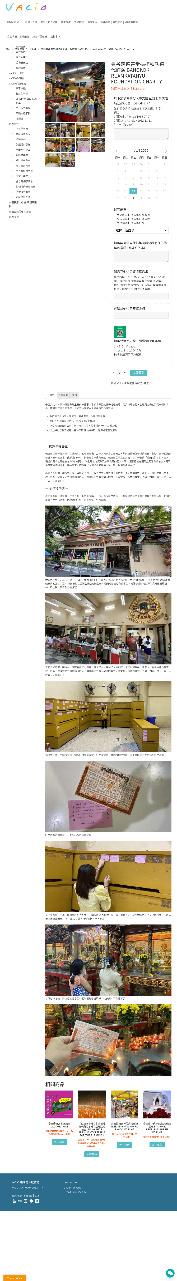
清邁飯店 (21, 57)
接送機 (19, 118)
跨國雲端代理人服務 (138, 383)
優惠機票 (14, 216)
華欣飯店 (21, 67)
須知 (74, 395)
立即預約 (139, 372)
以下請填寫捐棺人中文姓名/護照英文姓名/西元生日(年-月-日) (141, 100)
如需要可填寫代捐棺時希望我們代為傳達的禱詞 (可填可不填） (140, 245)
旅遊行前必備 (39, 36)
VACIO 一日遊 (16, 73)
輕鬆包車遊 (22, 93)
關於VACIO (13, 22)
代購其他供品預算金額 (129, 309)
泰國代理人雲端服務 (18, 36)
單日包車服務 (23, 108)
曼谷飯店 (21, 52)
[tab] (52, 395)
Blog (37, 1195)
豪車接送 (21, 88)
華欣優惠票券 (23, 160)
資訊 (51, 395)
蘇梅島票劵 (22, 155)
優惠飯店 (66, 22)
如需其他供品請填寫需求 (131, 271)
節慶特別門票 (23, 197)
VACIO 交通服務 (17, 83)
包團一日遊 (31, 22)
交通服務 (79, 22)
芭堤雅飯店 (22, 62)
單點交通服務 (23, 113)
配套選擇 (121, 209)
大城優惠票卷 (23, 133)
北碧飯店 (21, 46)
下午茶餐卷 (22, 128)
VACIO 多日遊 (16, 78)
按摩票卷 (21, 139)
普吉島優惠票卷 (24, 181)
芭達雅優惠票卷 (24, 170)
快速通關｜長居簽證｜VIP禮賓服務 (119, 22)
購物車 (54, 36)
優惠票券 (92, 22)
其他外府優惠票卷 (25, 186)
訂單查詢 (28, 1195)
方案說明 (63, 395)
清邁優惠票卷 (23, 192)
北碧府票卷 (22, 176)
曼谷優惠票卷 (23, 165)
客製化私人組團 (49, 22)
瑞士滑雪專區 (23, 149)
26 (133, 191)
